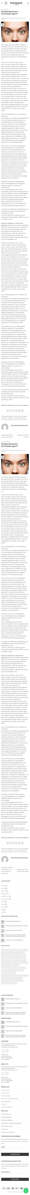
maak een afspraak (7, 967)
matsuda (15, 967)
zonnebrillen (5, 983)
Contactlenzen (10, 957)
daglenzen (19, 957)
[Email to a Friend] (16, 410)
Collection (3, 893)
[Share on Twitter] (13, 410)
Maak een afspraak (6, 1095)
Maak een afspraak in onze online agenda (15, 405)
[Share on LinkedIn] (22, 410)
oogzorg (4, 970)
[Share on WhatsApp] (7, 410)
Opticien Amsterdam (6, 1107)
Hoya (24, 417)
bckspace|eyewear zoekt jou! (12, 921)
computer (15, 417)
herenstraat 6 (15, 962)
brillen (3, 957)
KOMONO (16, 965)
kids (3, 965)
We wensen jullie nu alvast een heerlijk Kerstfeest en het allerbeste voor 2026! (15, 935)
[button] (1, 3)
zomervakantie (6, 980)
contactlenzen (5, 896)
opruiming (20, 970)
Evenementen (5, 899)
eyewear (9, 960)
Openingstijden (12, 970)
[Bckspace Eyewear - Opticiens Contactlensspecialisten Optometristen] (16, 3)
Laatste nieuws (5, 1090)
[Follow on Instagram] (7, 1051)
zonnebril (13, 980)
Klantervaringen (5, 1093)
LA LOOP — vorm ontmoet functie (14, 939)
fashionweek (22, 960)
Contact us (4, 1104)
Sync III (16, 419)
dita (24, 957)
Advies (3, 441)
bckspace (10, 417)
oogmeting (22, 967)
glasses (21, 417)
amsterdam (4, 417)
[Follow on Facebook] (3, 1051)
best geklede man (17, 955)
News (7, 9)
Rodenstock (12, 972)
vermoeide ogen (22, 419)
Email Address (5, 1172)
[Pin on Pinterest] (19, 410)
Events (3, 901)
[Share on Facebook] (10, 410)
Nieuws (8, 441)
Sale (2, 909)
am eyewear (9, 950)
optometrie (5, 972)
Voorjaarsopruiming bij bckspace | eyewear (16, 925)
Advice (3, 9)
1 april (3, 950)
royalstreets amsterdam (7, 419)
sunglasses (12, 978)
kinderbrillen (8, 965)
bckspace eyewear (19, 952)
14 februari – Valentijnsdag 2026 (13, 930)
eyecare (4, 960)
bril (25, 955)
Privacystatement (5, 1101)
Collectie (3, 891)
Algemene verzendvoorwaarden (9, 1098)
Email (3, 1147)
